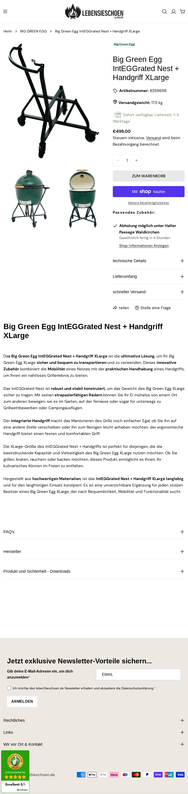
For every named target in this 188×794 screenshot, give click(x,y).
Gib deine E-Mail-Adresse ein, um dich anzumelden (40, 674)
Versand (153, 137)
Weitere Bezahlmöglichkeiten (148, 203)
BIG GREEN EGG (33, 31)
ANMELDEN (22, 701)
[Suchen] (164, 11)
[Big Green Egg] (124, 42)
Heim (7, 31)
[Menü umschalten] (5, 11)
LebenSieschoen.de (37, 774)
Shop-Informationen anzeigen (144, 245)
